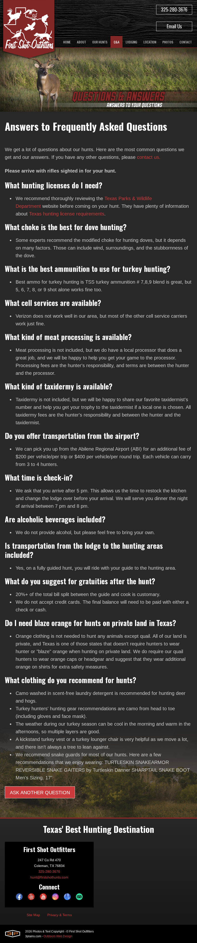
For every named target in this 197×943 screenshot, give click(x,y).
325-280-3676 (174, 9)
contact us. (148, 157)
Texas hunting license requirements (66, 213)
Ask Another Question (40, 792)
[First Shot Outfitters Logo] (29, 30)
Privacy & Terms (59, 915)
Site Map (33, 915)
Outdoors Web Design (57, 936)
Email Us (174, 26)
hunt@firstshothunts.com (49, 877)
